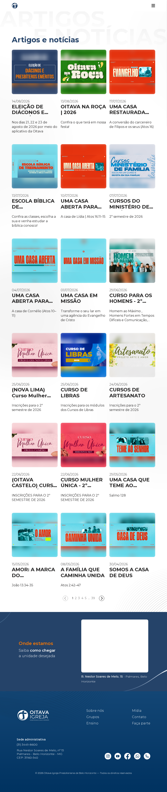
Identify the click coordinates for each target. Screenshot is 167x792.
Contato (139, 717)
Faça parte (141, 723)
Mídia (137, 711)
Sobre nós (95, 711)
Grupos (92, 717)
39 (93, 598)
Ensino (92, 723)
